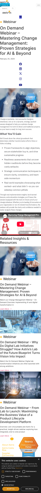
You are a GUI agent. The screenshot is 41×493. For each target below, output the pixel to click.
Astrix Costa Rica (8, 449)
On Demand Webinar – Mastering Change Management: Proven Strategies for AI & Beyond (18, 290)
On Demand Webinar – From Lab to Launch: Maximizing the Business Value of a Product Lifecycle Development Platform (19, 415)
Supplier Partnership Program (8, 455)
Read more (19, 468)
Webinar (9, 22)
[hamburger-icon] (38, 5)
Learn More (4, 309)
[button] (20, 64)
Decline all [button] (29, 489)
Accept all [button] (11, 489)
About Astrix (8, 444)
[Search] (13, 8)
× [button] (38, 459)
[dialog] (20, 475)
